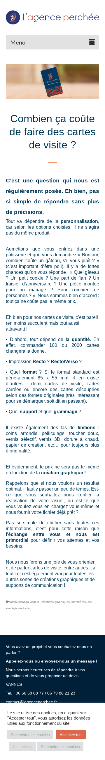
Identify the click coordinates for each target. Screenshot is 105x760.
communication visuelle (24, 601)
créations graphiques (55, 601)
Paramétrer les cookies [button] (30, 735)
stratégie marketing (19, 608)
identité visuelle (81, 601)
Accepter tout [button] (71, 735)
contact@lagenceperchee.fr (31, 701)
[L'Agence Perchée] (52, 17)
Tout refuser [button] (22, 747)
